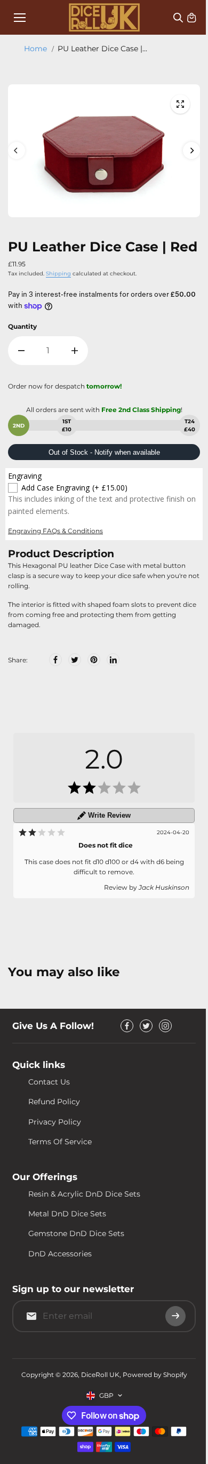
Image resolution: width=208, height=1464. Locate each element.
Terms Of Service (60, 1141)
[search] (178, 17)
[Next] (191, 150)
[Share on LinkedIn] (113, 659)
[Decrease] (21, 350)
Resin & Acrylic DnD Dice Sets (84, 1194)
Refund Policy (54, 1101)
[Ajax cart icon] (191, 17)
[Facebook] (55, 659)
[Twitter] (74, 659)
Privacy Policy (54, 1122)
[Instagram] (165, 1025)
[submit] (175, 1316)
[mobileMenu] (19, 17)
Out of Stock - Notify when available (104, 452)
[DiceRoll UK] (104, 17)
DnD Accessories (60, 1254)
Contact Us (49, 1082)
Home (35, 48)
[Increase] (74, 350)
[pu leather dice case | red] (180, 104)
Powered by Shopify (155, 1375)
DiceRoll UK (100, 1375)
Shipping (58, 273)
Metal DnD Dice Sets (67, 1213)
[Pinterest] (93, 659)
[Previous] (16, 150)
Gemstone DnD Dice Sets (76, 1233)
